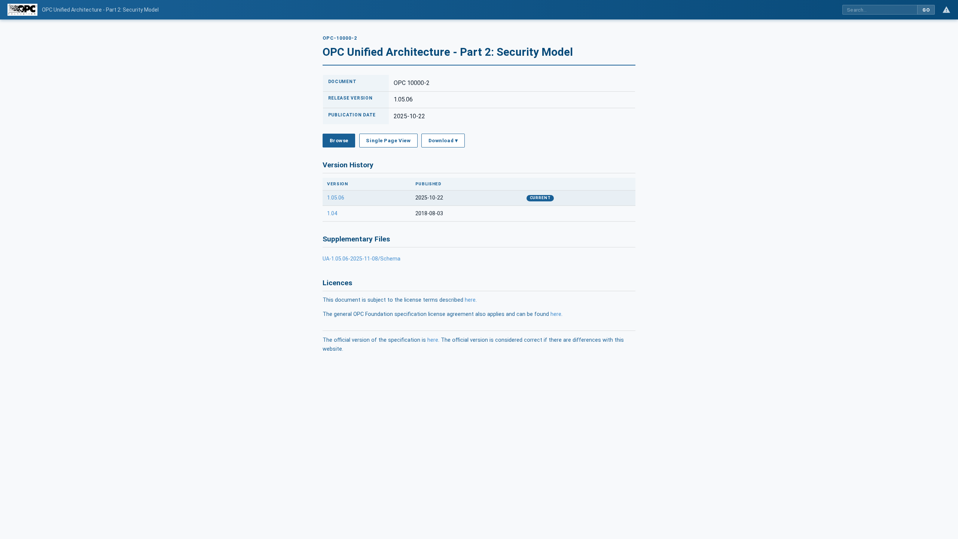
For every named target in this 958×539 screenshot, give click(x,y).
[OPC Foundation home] (22, 10)
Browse (339, 140)
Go (926, 10)
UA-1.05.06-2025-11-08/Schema (361, 259)
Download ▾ (443, 140)
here (470, 300)
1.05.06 (335, 198)
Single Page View (388, 140)
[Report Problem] (946, 10)
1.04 (332, 213)
